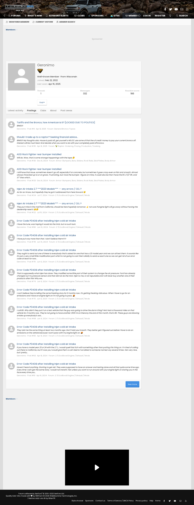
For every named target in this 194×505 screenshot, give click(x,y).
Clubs (81, 15)
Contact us (100, 500)
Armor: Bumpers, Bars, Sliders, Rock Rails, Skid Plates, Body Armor (86, 160)
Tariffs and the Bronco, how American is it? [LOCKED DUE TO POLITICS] (56, 122)
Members (134, 15)
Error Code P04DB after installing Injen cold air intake (46, 220)
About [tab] (53, 110)
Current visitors (44, 22)
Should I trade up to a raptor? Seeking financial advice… (47, 137)
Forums (16, 15)
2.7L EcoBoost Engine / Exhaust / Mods (72, 195)
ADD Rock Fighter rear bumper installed (39, 154)
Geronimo (21, 128)
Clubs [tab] (43, 110)
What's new (35, 15)
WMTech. (56, 496)
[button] (96, 16)
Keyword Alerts (58, 15)
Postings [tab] (31, 110)
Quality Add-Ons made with (18, 496)
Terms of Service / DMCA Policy (120, 500)
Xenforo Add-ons (42, 498)
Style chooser (77, 500)
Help (151, 500)
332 (85, 93)
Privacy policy (142, 500)
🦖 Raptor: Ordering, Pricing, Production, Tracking (77, 146)
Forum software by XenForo (41, 493)
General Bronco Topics (64, 128)
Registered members (19, 22)
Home (157, 500)
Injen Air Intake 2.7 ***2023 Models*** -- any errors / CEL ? (49, 189)
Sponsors (89, 500)
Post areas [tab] (66, 110)
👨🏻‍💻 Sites (115, 15)
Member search (67, 22)
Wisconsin (71, 76)
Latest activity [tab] (15, 110)
